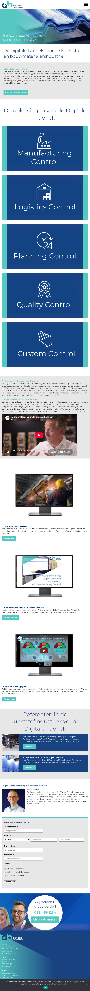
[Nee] (87, 985)
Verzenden (10, 882)
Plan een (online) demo (15, 92)
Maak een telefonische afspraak (18, 872)
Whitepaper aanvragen (15, 875)
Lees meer (29, 747)
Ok (46, 987)
